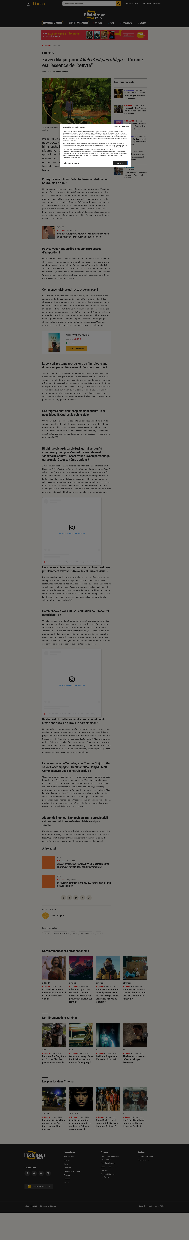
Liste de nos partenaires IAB (71, 157)
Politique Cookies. (119, 147)
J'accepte (120, 163)
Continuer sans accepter (122, 126)
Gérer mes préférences (71, 163)
